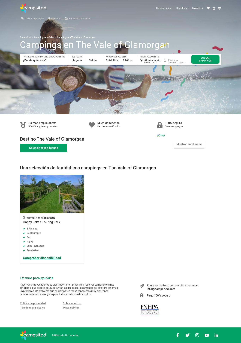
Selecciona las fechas (43, 148)
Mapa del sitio (71, 307)
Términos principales (32, 307)
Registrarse (182, 8)
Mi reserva (197, 8)
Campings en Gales (44, 37)
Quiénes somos (164, 8)
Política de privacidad (33, 303)
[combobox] (44, 60)
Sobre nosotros (72, 303)
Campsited (25, 37)
